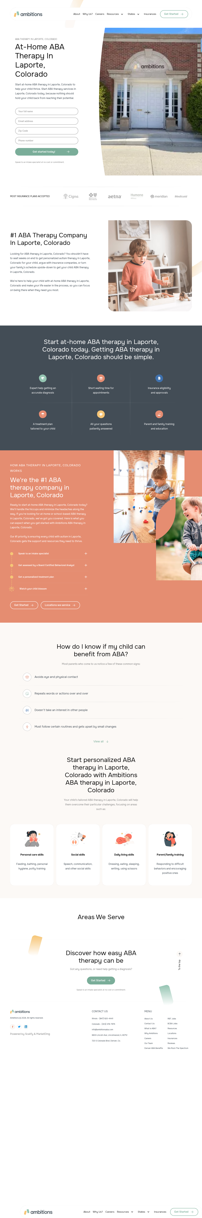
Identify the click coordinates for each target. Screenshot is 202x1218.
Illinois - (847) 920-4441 (102, 1018)
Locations (172, 1033)
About (76, 14)
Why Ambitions (151, 1033)
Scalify (29, 1034)
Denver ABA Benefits (153, 1048)
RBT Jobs (172, 1018)
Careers (99, 14)
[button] (116, 14)
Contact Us (149, 1023)
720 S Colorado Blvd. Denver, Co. (106, 1041)
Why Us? (88, 14)
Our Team (148, 1043)
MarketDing (43, 1034)
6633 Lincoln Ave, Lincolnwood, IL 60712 (109, 1035)
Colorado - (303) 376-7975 (103, 1024)
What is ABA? (150, 1028)
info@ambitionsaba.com (102, 1029)
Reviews (171, 1043)
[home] (31, 14)
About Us (148, 1018)
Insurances (150, 14)
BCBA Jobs (172, 1023)
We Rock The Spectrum (178, 1048)
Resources (113, 14)
